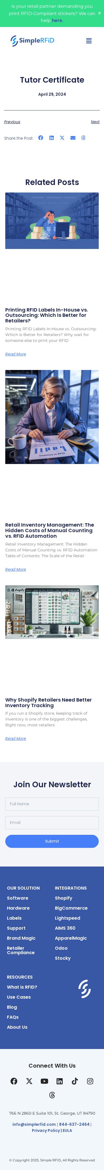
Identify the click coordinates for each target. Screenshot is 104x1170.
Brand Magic (21, 938)
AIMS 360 (65, 928)
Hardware (18, 908)
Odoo (61, 948)
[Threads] (52, 1095)
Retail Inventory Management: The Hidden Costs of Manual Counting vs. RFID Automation (49, 530)
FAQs (13, 1017)
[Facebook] (14, 1081)
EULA (67, 1130)
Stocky (63, 958)
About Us (17, 1027)
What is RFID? (22, 987)
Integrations (71, 888)
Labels (14, 918)
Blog (12, 1007)
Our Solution (23, 888)
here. (57, 20)
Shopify (63, 898)
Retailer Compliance (21, 950)
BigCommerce (71, 908)
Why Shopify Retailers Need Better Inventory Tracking (48, 702)
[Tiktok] (75, 1081)
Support (16, 928)
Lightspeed (67, 918)
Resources (20, 977)
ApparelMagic (71, 938)
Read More (15, 354)
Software (17, 898)
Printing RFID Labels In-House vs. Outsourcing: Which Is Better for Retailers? (46, 315)
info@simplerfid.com (34, 1124)
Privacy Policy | (47, 1130)
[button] (41, 138)
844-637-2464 (74, 1124)
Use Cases (19, 997)
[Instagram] (90, 1081)
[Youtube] (44, 1081)
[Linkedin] (60, 1081)
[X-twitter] (29, 1081)
